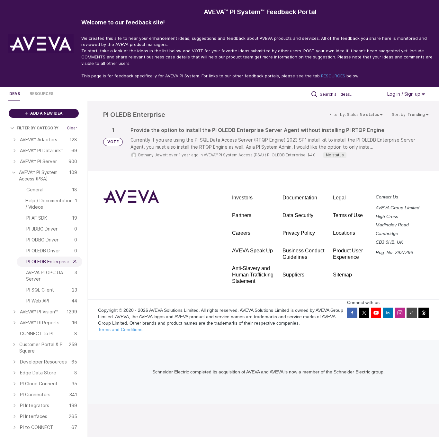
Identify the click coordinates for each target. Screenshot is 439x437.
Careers (241, 233)
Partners (241, 215)
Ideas (14, 93)
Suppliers (293, 274)
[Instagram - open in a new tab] (400, 313)
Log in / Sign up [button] (404, 94)
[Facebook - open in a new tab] (352, 313)
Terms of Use (348, 215)
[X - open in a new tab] (364, 313)
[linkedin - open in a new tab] (388, 313)
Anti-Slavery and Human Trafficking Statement (252, 275)
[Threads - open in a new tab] (423, 313)
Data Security (297, 215)
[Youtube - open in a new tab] (376, 313)
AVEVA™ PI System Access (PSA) (234, 155)
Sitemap (342, 274)
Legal (339, 197)
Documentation (299, 197)
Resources (41, 93)
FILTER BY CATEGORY (37, 128)
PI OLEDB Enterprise (286, 155)
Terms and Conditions (120, 329)
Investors (242, 197)
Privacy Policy (298, 233)
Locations (344, 233)
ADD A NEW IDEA (46, 113)
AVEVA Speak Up (252, 250)
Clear (72, 128)
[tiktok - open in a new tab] (412, 313)
